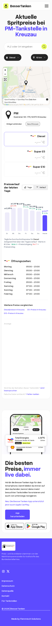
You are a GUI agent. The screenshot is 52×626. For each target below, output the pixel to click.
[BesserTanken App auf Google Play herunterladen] (35, 526)
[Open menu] (47, 6)
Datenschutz (8, 585)
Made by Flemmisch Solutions (26, 618)
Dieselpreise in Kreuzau (14, 309)
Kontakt (5, 595)
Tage (29, 187)
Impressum (7, 580)
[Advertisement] (26, 353)
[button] (28, 83)
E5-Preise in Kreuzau (36, 309)
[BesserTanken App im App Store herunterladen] (14, 526)
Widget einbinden (14, 124)
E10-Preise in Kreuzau (13, 313)
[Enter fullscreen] (5, 79)
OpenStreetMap (10, 102)
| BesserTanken (17, 608)
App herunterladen (17, 515)
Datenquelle (7, 590)
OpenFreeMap (9, 99)
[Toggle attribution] (47, 99)
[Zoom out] (5, 74)
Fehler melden (33, 394)
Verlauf (43, 187)
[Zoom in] (5, 70)
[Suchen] (44, 46)
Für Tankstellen (9, 600)
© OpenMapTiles (22, 99)
